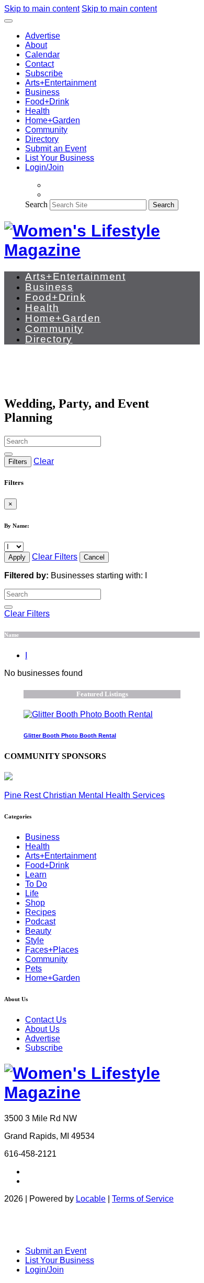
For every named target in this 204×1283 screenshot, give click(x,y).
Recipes (40, 912)
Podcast (40, 921)
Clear (43, 461)
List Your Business (59, 157)
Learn (36, 874)
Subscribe (44, 73)
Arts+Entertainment (60, 82)
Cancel (94, 557)
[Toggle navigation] (8, 20)
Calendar (42, 54)
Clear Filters (54, 556)
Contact (39, 64)
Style (34, 940)
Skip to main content (42, 8)
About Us (42, 1029)
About (36, 45)
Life (32, 893)
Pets (33, 968)
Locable (91, 1198)
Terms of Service (143, 1198)
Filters (17, 462)
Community (46, 129)
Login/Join (44, 167)
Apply (17, 557)
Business (42, 92)
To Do (36, 884)
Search (36, 204)
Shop (35, 902)
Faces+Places (51, 949)
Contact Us (45, 1019)
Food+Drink (47, 101)
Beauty (38, 930)
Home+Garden (52, 120)
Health (37, 110)
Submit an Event (55, 148)
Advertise (42, 35)
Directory (42, 139)
